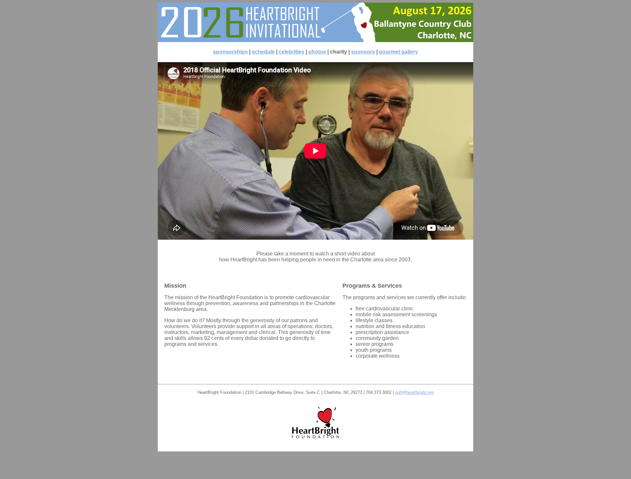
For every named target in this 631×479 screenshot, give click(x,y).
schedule (263, 52)
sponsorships (230, 52)
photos (317, 52)
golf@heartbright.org (414, 392)
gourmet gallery (398, 52)
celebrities (291, 52)
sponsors (363, 52)
